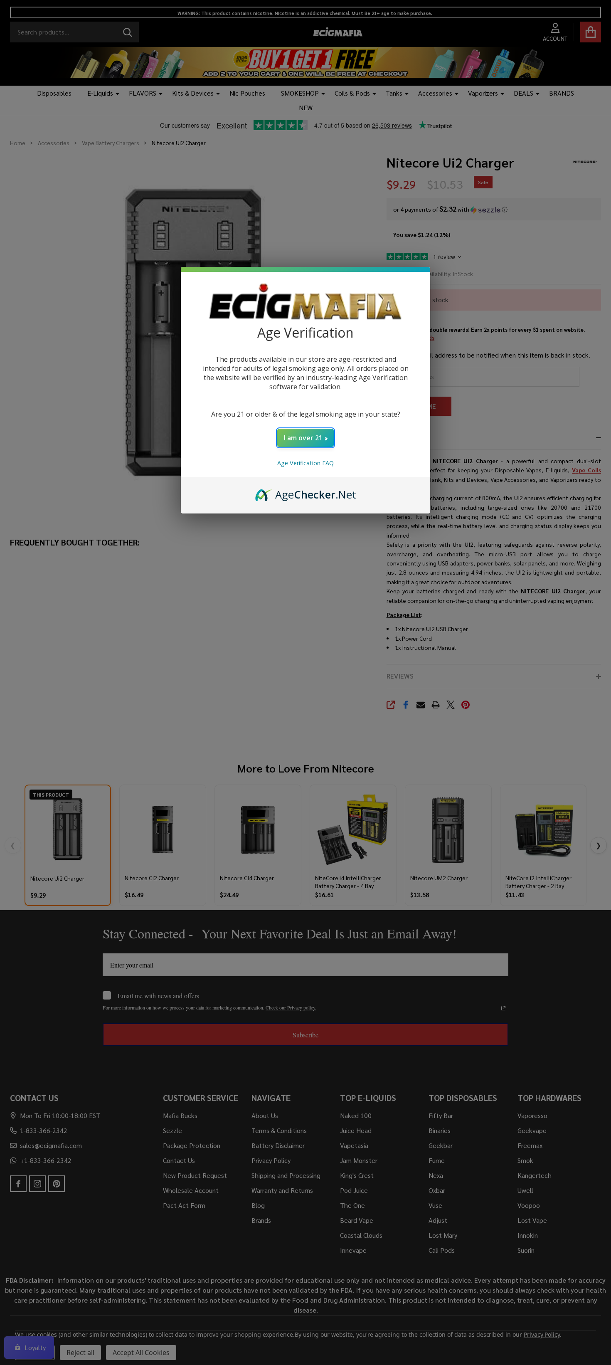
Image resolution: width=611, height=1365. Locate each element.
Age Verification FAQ (305, 463)
